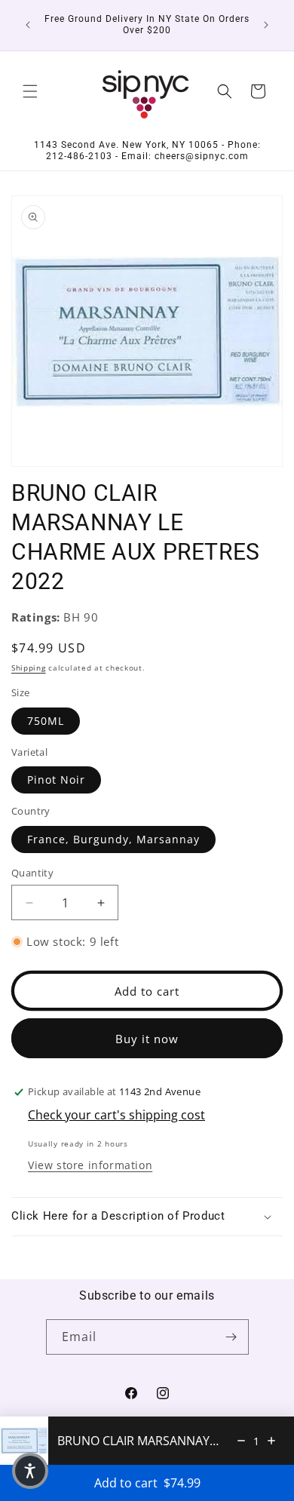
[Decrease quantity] (241, 1440)
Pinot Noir (56, 779)
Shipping (28, 667)
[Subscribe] (231, 1337)
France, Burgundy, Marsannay (113, 839)
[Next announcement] (266, 24)
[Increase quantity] (271, 1440)
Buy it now (147, 1038)
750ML (45, 721)
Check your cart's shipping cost (116, 1115)
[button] (30, 91)
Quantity (32, 872)
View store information (90, 1165)
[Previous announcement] (27, 24)
